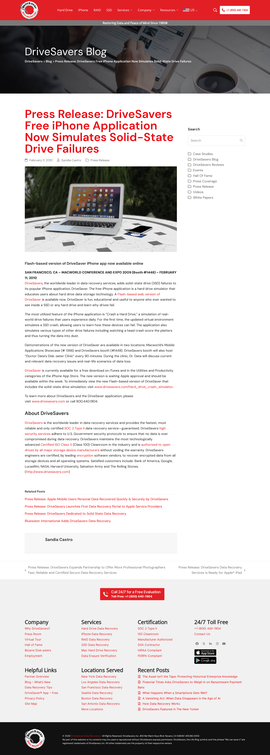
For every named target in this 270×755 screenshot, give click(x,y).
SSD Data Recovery (95, 645)
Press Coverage (205, 181)
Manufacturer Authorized (155, 639)
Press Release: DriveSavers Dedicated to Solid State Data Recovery (75, 513)
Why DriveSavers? (37, 628)
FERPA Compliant (150, 656)
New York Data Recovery (98, 676)
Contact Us (202, 634)
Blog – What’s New (38, 682)
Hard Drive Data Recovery (99, 628)
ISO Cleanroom (148, 634)
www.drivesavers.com (48, 401)
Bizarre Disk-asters (38, 650)
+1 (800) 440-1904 (207, 628)
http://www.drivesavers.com (47, 472)
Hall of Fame (33, 645)
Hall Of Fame (202, 176)
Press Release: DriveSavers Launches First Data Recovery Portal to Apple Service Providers (93, 506)
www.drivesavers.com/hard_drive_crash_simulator (133, 387)
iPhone (83, 10)
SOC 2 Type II (74, 428)
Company (145, 10)
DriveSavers (34, 61)
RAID (97, 10)
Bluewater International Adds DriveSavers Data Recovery (68, 521)
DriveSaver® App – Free (41, 693)
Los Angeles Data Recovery (100, 682)
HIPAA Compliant (150, 650)
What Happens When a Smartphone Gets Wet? (175, 693)
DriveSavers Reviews (208, 165)
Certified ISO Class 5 (56, 444)
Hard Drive (65, 10)
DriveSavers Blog (205, 159)
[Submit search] (241, 141)
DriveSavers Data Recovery (85, 735)
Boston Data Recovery (97, 698)
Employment (33, 656)
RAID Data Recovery (95, 639)
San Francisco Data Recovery (101, 687)
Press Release (100, 160)
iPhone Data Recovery (96, 634)
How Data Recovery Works (161, 703)
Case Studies (203, 154)
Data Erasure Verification (98, 656)
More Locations (92, 709)
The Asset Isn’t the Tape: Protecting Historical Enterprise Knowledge (190, 676)
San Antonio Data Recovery (100, 703)
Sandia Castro (71, 160)
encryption (85, 455)
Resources (167, 10)
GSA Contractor (149, 645)
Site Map (31, 703)
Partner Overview (37, 676)
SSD (109, 10)
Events (198, 170)
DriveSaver (33, 370)
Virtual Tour (33, 639)
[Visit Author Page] (35, 543)
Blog (49, 61)
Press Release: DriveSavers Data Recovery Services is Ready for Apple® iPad (207, 570)
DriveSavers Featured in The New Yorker (171, 709)
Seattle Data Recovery (97, 693)
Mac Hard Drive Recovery (99, 650)
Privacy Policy (34, 698)
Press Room (33, 634)
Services (123, 10)
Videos (198, 192)
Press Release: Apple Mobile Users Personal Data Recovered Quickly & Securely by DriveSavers (96, 499)
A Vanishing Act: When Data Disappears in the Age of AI (181, 698)
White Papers (203, 197)
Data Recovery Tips (38, 687)
